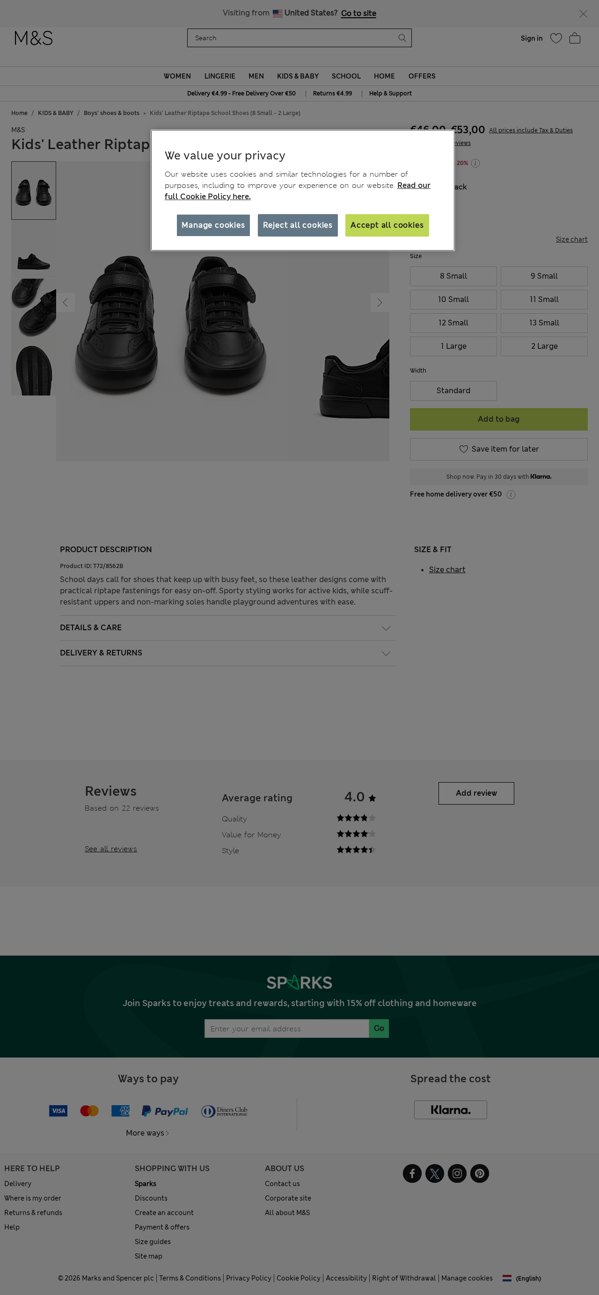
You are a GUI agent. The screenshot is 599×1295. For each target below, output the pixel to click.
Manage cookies (213, 225)
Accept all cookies (387, 225)
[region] (303, 190)
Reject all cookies (298, 225)
